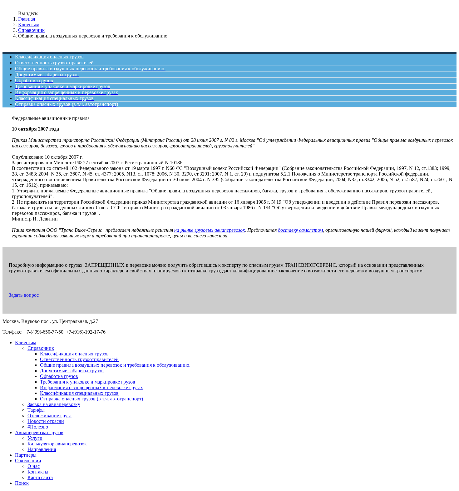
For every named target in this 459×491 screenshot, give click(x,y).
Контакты (37, 471)
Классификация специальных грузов (79, 393)
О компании (28, 460)
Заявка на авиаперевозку (53, 404)
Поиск (22, 483)
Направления (41, 449)
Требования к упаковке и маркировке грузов (87, 381)
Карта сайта (40, 477)
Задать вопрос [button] (24, 295)
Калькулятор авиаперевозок (57, 443)
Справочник (31, 30)
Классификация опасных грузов (74, 353)
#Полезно (37, 426)
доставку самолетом (300, 230)
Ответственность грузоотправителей (79, 359)
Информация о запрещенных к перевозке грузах (91, 387)
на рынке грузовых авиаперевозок (209, 230)
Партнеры (26, 455)
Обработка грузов (59, 376)
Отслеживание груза (49, 415)
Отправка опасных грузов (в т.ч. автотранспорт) (91, 398)
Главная (26, 19)
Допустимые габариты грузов (72, 370)
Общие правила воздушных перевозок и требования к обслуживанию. (115, 365)
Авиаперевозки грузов (39, 432)
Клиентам (28, 24)
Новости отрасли (45, 421)
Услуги (34, 438)
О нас (33, 466)
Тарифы (36, 410)
